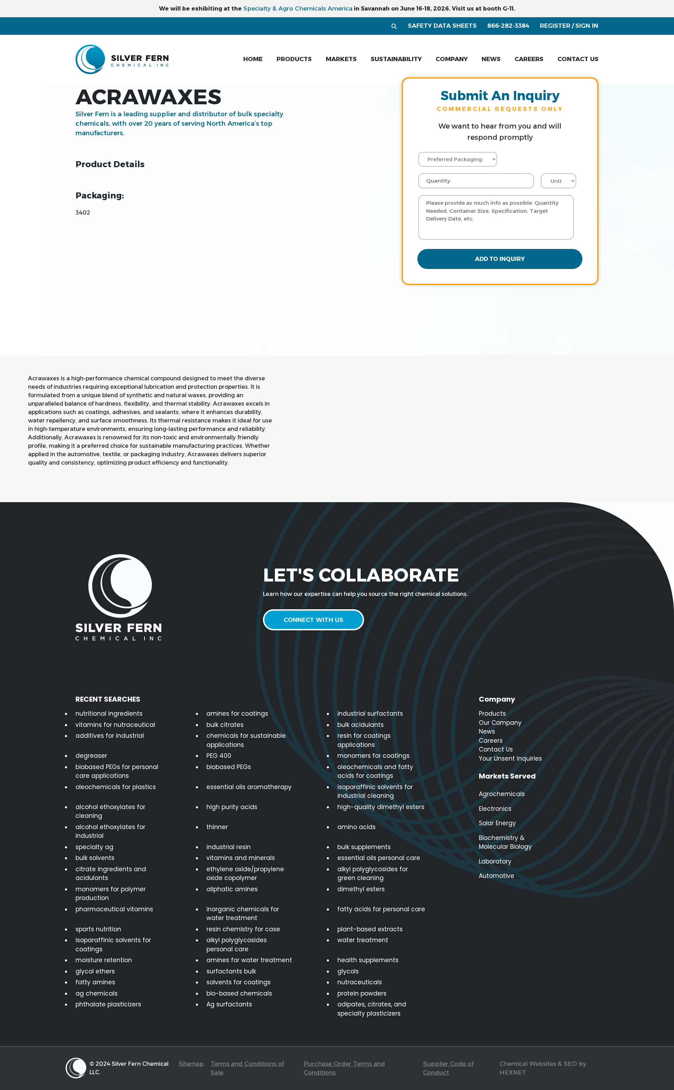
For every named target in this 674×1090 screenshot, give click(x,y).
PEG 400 (218, 755)
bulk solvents (94, 858)
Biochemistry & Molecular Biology (505, 842)
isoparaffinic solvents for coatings (113, 944)
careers (529, 59)
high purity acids (231, 807)
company (452, 59)
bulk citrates (225, 725)
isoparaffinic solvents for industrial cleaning (375, 791)
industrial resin (228, 847)
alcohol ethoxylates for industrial (110, 831)
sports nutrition (98, 929)
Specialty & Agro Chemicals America (297, 8)
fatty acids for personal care (381, 909)
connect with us (313, 619)
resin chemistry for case (243, 929)
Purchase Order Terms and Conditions (344, 1068)
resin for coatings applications (364, 740)
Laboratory (495, 861)
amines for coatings (237, 713)
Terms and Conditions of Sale (247, 1068)
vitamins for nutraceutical (115, 725)
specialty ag (94, 847)
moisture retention (103, 960)
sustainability (396, 59)
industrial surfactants (370, 713)
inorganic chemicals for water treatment (242, 913)
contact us (578, 59)
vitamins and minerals (240, 858)
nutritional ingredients (109, 713)
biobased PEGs (228, 767)
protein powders (361, 993)
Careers (491, 740)
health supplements (367, 960)
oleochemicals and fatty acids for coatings (375, 771)
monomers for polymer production (110, 893)
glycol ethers (95, 971)
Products (492, 713)
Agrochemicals (502, 794)
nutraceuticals (359, 982)
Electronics (495, 809)
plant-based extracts (370, 929)
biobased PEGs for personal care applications (116, 771)
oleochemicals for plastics (115, 787)
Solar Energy (497, 823)
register (555, 25)
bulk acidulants (360, 725)
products (294, 59)
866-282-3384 (508, 25)
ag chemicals (96, 993)
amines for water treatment (249, 960)
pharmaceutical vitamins (114, 909)
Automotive (496, 876)
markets (341, 59)
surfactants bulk (231, 971)
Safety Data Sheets (442, 25)
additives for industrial (109, 735)
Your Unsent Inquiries (510, 758)
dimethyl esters (361, 889)
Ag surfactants (229, 1004)
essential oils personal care (378, 858)
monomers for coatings (373, 755)
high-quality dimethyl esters (380, 807)
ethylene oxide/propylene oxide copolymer (245, 873)
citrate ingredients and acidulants (110, 873)
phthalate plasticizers (108, 1004)
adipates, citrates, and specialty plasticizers (371, 1009)
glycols (348, 971)
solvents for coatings (238, 982)
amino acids (356, 827)
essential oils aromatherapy (249, 787)
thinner (217, 827)
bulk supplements (364, 847)
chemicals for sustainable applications (246, 740)
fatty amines (95, 982)
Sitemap (191, 1063)
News (487, 731)
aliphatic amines (232, 889)
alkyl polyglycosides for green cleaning (372, 873)
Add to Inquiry (500, 259)
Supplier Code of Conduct (448, 1068)
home (253, 59)
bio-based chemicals (239, 993)
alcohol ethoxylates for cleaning (110, 811)
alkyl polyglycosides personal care (236, 944)
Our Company (500, 722)
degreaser (91, 755)
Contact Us (496, 749)
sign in (586, 25)
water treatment (362, 940)
